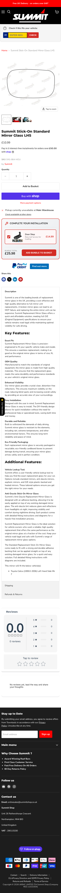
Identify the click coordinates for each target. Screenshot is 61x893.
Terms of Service (41, 881)
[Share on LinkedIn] (15, 279)
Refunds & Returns (13, 594)
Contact (14, 875)
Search (24, 875)
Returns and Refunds (22, 881)
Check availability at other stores (18, 214)
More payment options (30, 203)
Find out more (39, 266)
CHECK (33, 35)
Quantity (5, 169)
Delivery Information (38, 875)
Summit (8, 164)
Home (4, 50)
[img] (15, 635)
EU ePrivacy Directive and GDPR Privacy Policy (29, 878)
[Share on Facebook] (3, 279)
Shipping (9, 585)
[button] (43, 620)
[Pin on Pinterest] (20, 279)
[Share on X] (9, 279)
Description (10, 291)
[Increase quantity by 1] (27, 176)
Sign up (46, 734)
